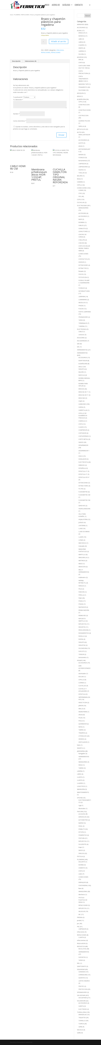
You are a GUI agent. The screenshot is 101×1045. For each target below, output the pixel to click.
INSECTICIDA (83, 702)
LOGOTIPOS (81, 786)
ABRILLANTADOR (84, 135)
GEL (78, 347)
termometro (82, 657)
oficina (81, 715)
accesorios (82, 814)
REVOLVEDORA (83, 630)
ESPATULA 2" (83, 471)
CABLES (81, 225)
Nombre (16, 114)
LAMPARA (82, 296)
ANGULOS (82, 33)
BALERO (79, 176)
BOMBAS (82, 222)
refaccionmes (81, 940)
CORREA (81, 683)
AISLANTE (82, 862)
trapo (80, 847)
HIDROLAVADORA (84, 509)
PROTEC (81, 986)
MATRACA (82, 560)
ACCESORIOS (81, 27)
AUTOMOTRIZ (83, 820)
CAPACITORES (83, 231)
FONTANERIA (83, 885)
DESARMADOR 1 (84, 451)
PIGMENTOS (83, 835)
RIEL (78, 963)
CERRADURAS (83, 975)
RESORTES (82, 627)
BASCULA (82, 375)
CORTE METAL (83, 439)
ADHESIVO (80, 57)
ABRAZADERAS (83, 208)
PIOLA (81, 721)
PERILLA (81, 595)
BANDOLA (82, 36)
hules (78, 745)
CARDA (81, 407)
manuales (82, 546)
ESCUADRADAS (82, 341)
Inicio (47, 5)
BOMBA (81, 865)
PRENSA (79, 917)
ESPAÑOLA (82, 468)
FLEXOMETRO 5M (84, 500)
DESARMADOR (83, 445)
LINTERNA (82, 525)
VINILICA (81, 853)
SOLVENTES (82, 844)
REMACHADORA (84, 610)
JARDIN (81, 705)
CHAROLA (82, 421)
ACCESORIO (82, 213)
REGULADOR (81, 943)
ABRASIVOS (81, 24)
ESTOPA (81, 832)
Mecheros (82, 894)
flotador (81, 271)
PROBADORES (83, 317)
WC (80, 914)
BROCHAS (82, 398)
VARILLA (81, 126)
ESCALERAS (81, 338)
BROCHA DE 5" (83, 395)
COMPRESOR (83, 430)
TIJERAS (81, 730)
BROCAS (81, 389)
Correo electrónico (19, 121)
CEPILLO (81, 102)
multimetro (82, 577)
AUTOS (79, 132)
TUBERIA (81, 326)
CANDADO (82, 972)
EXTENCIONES (83, 265)
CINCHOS (82, 243)
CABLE (81, 331)
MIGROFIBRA (83, 712)
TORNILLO (82, 1021)
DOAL (80, 826)
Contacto (79, 5)
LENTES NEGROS (84, 981)
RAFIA (80, 727)
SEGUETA (82, 642)
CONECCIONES (82, 188)
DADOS (81, 442)
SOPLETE (82, 651)
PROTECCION (83, 989)
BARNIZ (81, 823)
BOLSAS (81, 676)
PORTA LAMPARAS (85, 312)
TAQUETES (82, 1017)
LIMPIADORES (83, 167)
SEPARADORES (82, 992)
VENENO (81, 739)
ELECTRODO (83, 1009)
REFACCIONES (25, 15)
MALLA (81, 709)
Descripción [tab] (16, 61)
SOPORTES (82, 957)
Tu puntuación (18, 97)
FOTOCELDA (83, 277)
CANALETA (82, 228)
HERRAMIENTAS (82, 350)
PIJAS (80, 598)
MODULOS (82, 302)
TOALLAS (82, 173)
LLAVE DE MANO (84, 531)
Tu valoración (18, 100)
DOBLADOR (82, 459)
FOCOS (81, 274)
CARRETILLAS (83, 410)
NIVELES (81, 586)
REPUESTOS (82, 624)
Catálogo (66, 5)
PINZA (81, 601)
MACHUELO (82, 543)
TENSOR (81, 654)
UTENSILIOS (83, 736)
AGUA (79, 96)
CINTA (81, 62)
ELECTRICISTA (83, 462)
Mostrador (82, 808)
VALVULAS (82, 911)
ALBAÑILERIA (81, 99)
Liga (80, 805)
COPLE (79, 199)
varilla (80, 1027)
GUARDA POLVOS (84, 121)
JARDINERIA (81, 751)
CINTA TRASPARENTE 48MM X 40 (83, 78)
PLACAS (81, 309)
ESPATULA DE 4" (84, 477)
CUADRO (81, 45)
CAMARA (80, 182)
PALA (80, 589)
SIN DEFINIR (81, 995)
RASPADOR (82, 607)
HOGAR (79, 660)
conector (81, 335)
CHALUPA (82, 240)
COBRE (81, 190)
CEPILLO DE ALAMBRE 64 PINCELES (83, 415)
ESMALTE (82, 829)
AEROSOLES (82, 817)
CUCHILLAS (80, 202)
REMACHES (82, 615)
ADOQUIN (80, 93)
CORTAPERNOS (84, 436)
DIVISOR (81, 262)
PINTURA (80, 811)
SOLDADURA (83, 648)
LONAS (81, 540)
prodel (79, 920)
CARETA (81, 1006)
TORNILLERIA (81, 1012)
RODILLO (82, 636)
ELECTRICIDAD (82, 205)
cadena (81, 42)
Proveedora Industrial (21, 1042)
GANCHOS (82, 506)
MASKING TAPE (84, 84)
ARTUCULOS (81, 129)
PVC (80, 196)
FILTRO (81, 489)
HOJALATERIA (83, 519)
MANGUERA (81, 789)
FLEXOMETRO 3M (84, 495)
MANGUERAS (83, 762)
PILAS (80, 718)
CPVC (80, 193)
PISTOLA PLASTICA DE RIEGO (83, 900)
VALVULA (80, 1030)
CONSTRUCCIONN (85, 110)
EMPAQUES (82, 882)
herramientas (83, 161)
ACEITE (81, 143)
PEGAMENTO (83, 87)
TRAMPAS (82, 733)
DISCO (81, 456)
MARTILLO (82, 554)
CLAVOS (81, 427)
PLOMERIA (17, 15)
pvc (78, 923)
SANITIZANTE (81, 966)
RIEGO (81, 765)
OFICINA (80, 798)
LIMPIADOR (82, 164)
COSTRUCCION (83, 115)
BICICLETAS (82, 949)
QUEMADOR (83, 724)
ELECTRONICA (81, 329)
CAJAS (80, 401)
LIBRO (79, 774)
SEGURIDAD (81, 969)
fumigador (82, 753)
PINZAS (81, 306)
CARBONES (82, 404)
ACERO (79, 30)
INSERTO (80, 748)
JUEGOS (81, 522)
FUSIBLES (82, 157)
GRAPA (81, 48)
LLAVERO (80, 783)
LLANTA (79, 777)
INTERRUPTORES (84, 291)
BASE (80, 219)
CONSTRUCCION (84, 105)
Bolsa (79, 179)
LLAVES (81, 537)
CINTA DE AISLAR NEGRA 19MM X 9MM (84, 248)
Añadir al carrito (58, 41)
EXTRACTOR (83, 268)
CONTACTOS (83, 259)
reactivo (81, 170)
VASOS (81, 850)
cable (80, 39)
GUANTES (82, 978)
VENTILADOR (83, 742)
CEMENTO (82, 868)
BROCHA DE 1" (83, 392)
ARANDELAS (83, 1015)
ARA (80, 59)
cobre (80, 874)
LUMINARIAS (83, 300)
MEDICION (82, 567)
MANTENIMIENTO (83, 792)
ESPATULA (82, 694)
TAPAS (81, 320)
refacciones (60, 50)
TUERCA (81, 1024)
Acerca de (56, 5)
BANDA (81, 154)
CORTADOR (82, 433)
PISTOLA (80, 856)
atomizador (82, 673)
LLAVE (81, 528)
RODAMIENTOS (84, 633)
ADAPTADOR (83, 360)
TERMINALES (83, 323)
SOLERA (81, 54)
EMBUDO (82, 465)
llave (80, 888)
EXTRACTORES (83, 486)
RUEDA (81, 639)
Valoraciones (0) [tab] (30, 61)
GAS (78, 344)
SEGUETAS (82, 645)
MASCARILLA (83, 557)
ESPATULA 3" (83, 474)
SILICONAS (82, 90)
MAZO (81, 564)
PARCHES (82, 592)
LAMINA (81, 51)
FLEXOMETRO (83, 492)
